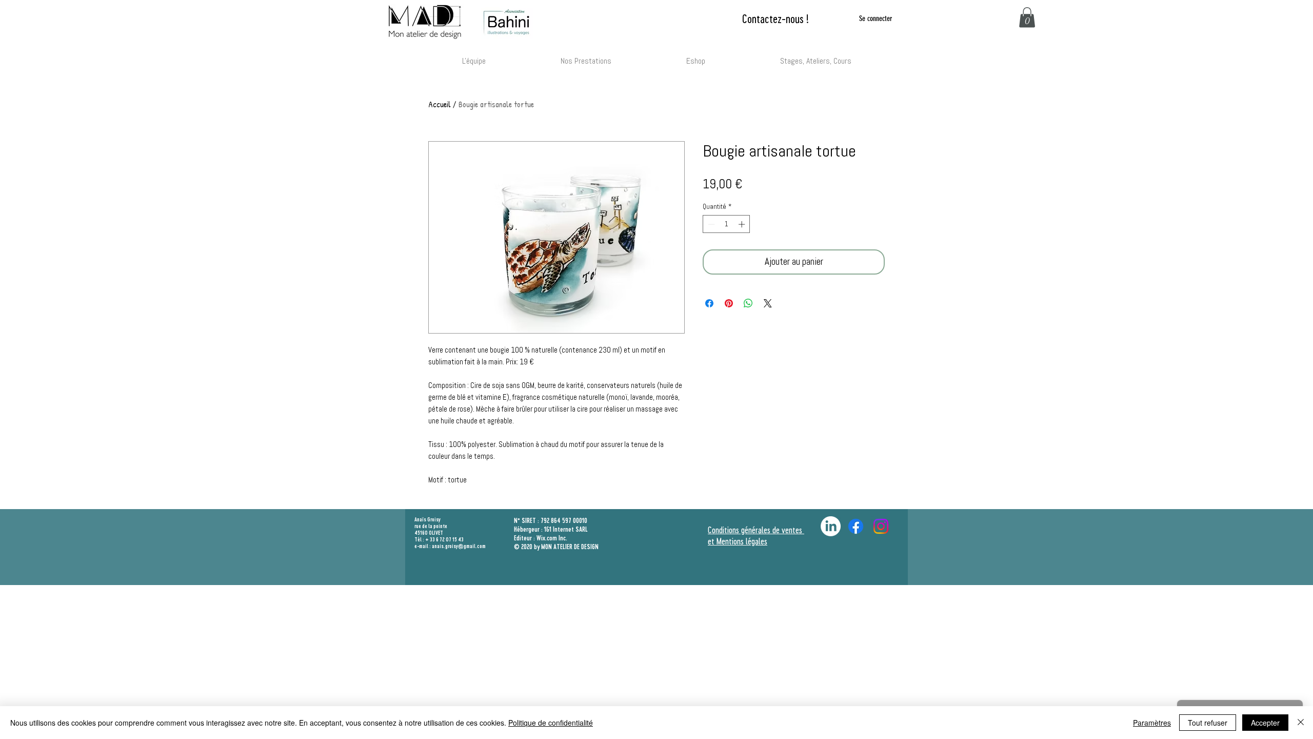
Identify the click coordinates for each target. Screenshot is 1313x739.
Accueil (439, 104)
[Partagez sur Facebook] (709, 303)
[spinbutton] (727, 224)
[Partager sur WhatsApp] (748, 303)
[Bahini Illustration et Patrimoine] (881, 526)
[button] (1027, 17)
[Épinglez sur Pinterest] (729, 303)
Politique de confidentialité (550, 722)
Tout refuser (1207, 722)
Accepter (1265, 722)
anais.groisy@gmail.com (459, 546)
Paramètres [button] (1152, 722)
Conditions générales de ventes (756, 529)
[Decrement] (710, 224)
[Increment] (743, 224)
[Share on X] (768, 303)
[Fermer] (1301, 722)
